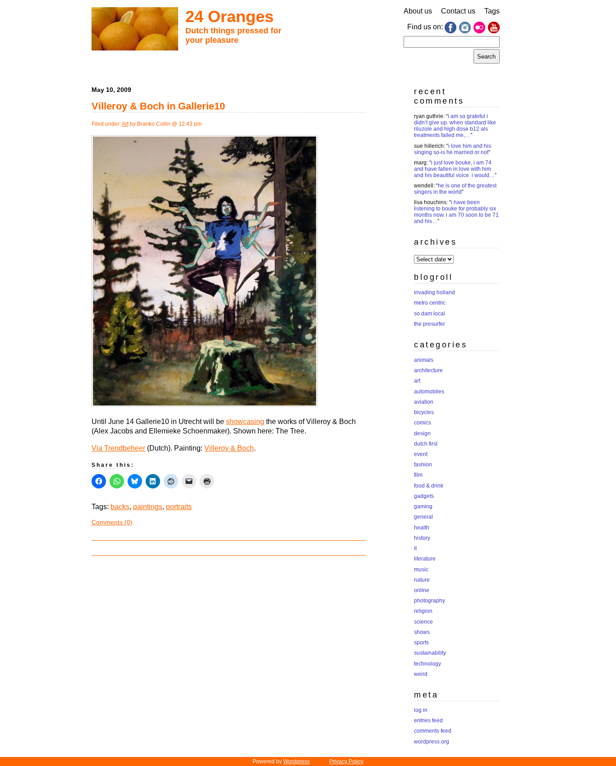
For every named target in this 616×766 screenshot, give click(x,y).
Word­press (296, 761)
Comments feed (432, 731)
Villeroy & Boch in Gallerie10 (158, 106)
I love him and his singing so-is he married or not (452, 149)
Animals (423, 360)
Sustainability (430, 653)
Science (423, 622)
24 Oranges (229, 16)
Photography (429, 600)
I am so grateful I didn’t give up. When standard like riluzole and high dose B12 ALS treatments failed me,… (455, 125)
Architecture (428, 370)
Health (421, 527)
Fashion (423, 464)
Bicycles (424, 412)
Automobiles (429, 391)
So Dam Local (429, 313)
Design (422, 433)
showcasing (245, 421)
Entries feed (428, 720)
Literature (425, 559)
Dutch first (425, 444)
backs (119, 507)
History (422, 538)
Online (421, 590)
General (423, 517)
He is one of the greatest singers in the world (455, 188)
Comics (422, 422)
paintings (147, 507)
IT (415, 548)
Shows (422, 632)
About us (418, 11)
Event (421, 454)
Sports (421, 642)
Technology (427, 664)
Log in (421, 710)
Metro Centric (430, 303)
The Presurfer (429, 324)
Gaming (423, 506)
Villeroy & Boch (229, 448)
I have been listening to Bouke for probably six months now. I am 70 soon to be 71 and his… (456, 211)
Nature (422, 580)
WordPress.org (431, 742)
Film (418, 475)
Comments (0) (112, 522)
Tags (492, 11)
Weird (421, 674)
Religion (423, 611)
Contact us (458, 11)
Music (421, 569)
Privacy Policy (346, 761)
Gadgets (424, 496)
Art (125, 124)
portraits (179, 507)
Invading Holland (434, 292)
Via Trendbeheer (118, 448)
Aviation (423, 402)
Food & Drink (428, 486)
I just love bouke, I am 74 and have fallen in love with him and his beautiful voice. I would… (454, 169)
